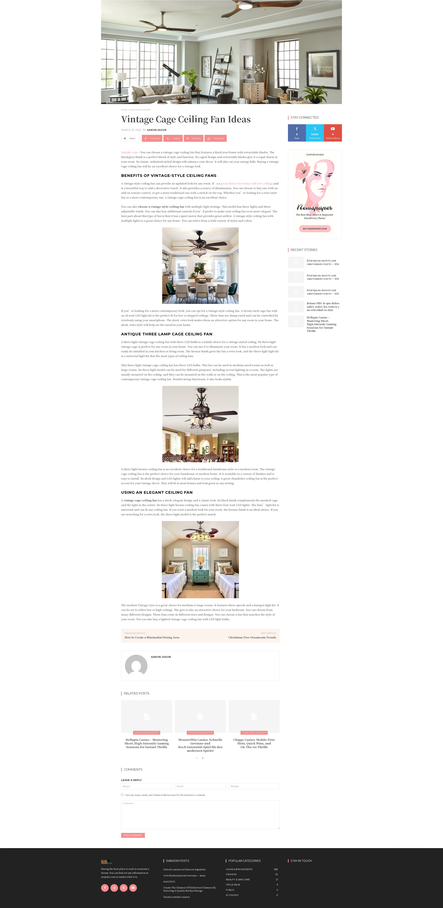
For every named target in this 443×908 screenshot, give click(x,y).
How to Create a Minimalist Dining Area (152, 637)
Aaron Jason (156, 130)
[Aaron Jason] (136, 666)
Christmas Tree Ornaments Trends (252, 637)
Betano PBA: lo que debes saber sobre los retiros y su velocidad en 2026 (323, 306)
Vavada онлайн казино (176, 896)
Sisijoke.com (129, 152)
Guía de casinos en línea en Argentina (184, 869)
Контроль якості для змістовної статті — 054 (323, 262)
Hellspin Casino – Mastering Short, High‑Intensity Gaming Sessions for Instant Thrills (147, 743)
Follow (315, 125)
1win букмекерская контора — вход (184, 875)
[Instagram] (114, 888)
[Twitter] (123, 888)
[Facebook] (105, 888)
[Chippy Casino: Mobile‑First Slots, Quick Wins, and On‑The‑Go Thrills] (254, 716)
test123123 (169, 881)
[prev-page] (197, 758)
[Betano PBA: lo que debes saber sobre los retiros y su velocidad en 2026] (296, 307)
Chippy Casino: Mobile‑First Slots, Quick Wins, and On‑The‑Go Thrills (254, 743)
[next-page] (202, 758)
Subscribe (333, 125)
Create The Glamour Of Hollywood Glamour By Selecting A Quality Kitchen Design (189, 889)
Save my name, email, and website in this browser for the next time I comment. (165, 794)
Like (297, 125)
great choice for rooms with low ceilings (247, 183)
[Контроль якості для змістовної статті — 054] (296, 262)
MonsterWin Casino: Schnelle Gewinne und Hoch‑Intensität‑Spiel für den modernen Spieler (200, 745)
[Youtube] (133, 888)
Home (124, 109)
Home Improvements (140, 109)
